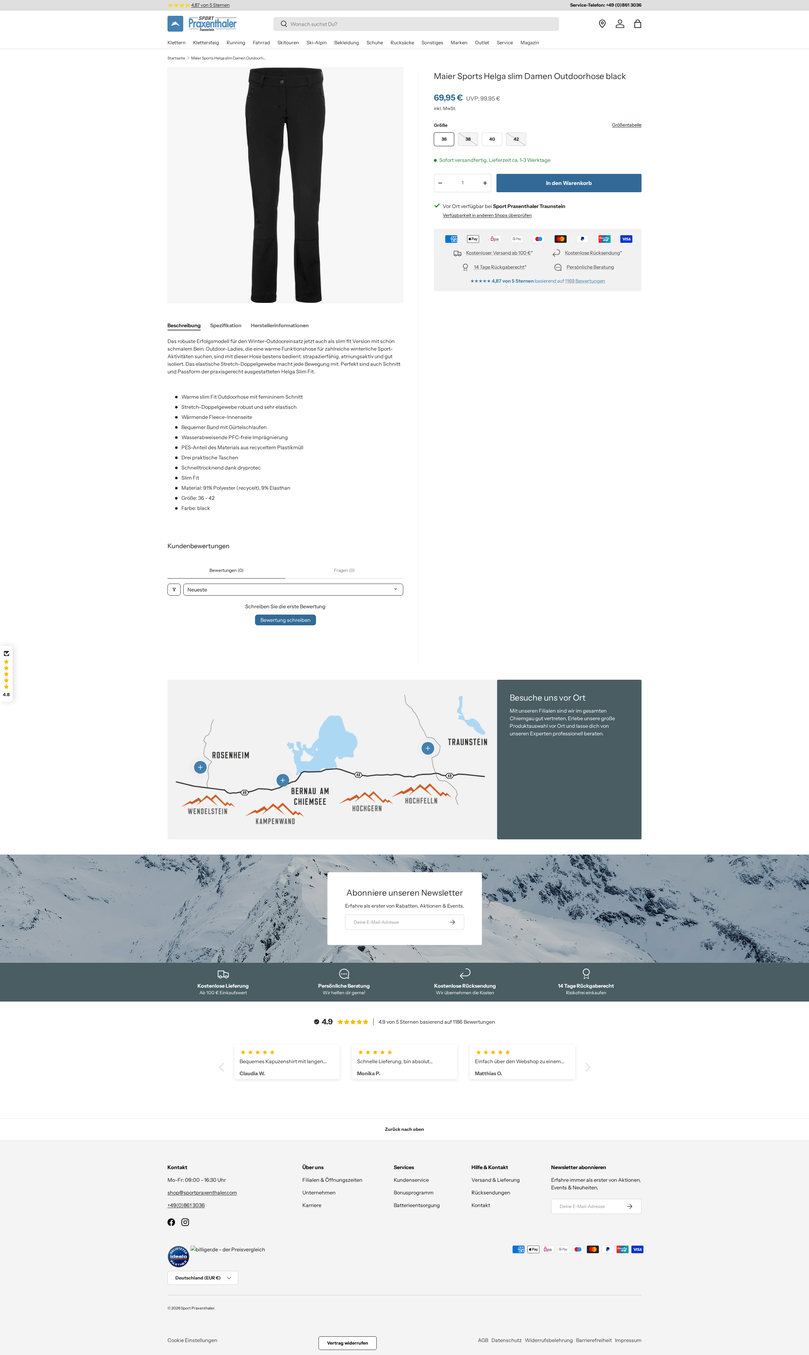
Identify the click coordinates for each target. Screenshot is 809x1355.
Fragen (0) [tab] (344, 570)
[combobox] (416, 24)
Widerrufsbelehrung (549, 1340)
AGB (483, 1340)
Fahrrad (261, 43)
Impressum (628, 1340)
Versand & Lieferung (495, 1180)
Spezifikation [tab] (225, 325)
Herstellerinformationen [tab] (280, 325)
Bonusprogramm (414, 1192)
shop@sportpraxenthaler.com (202, 1192)
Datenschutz (506, 1340)
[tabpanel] (285, 424)
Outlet (482, 43)
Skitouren (288, 43)
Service (505, 43)
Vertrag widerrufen (347, 1343)
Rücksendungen (490, 1192)
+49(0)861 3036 (186, 1205)
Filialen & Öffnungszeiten (332, 1180)
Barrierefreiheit (594, 1340)
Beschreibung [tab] (184, 325)
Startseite (176, 58)
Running (236, 43)
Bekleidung (346, 43)
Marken (459, 43)
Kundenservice (411, 1180)
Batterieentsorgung (417, 1205)
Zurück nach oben (404, 1129)
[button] (638, 24)
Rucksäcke (402, 43)
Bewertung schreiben (285, 620)
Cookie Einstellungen (192, 1340)
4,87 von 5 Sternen (210, 5)
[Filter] (174, 590)
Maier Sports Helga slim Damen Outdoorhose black (229, 58)
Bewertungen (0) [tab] (227, 570)
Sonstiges (432, 43)
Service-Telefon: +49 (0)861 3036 (606, 5)
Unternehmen (319, 1192)
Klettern (176, 43)
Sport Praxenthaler (197, 1308)
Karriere (311, 1205)
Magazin (529, 43)
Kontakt (480, 1205)
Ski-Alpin (317, 43)
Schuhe (375, 43)
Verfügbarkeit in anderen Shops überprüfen (487, 215)
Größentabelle (627, 125)
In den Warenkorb (569, 183)
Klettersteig (206, 43)
